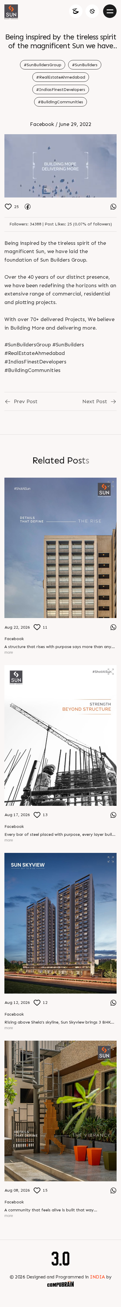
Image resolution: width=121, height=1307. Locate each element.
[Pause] (60, 166)
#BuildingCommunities (60, 101)
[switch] (92, 11)
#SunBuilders (85, 64)
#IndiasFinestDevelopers (60, 89)
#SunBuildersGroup (42, 64)
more (8, 652)
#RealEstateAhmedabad (60, 77)
